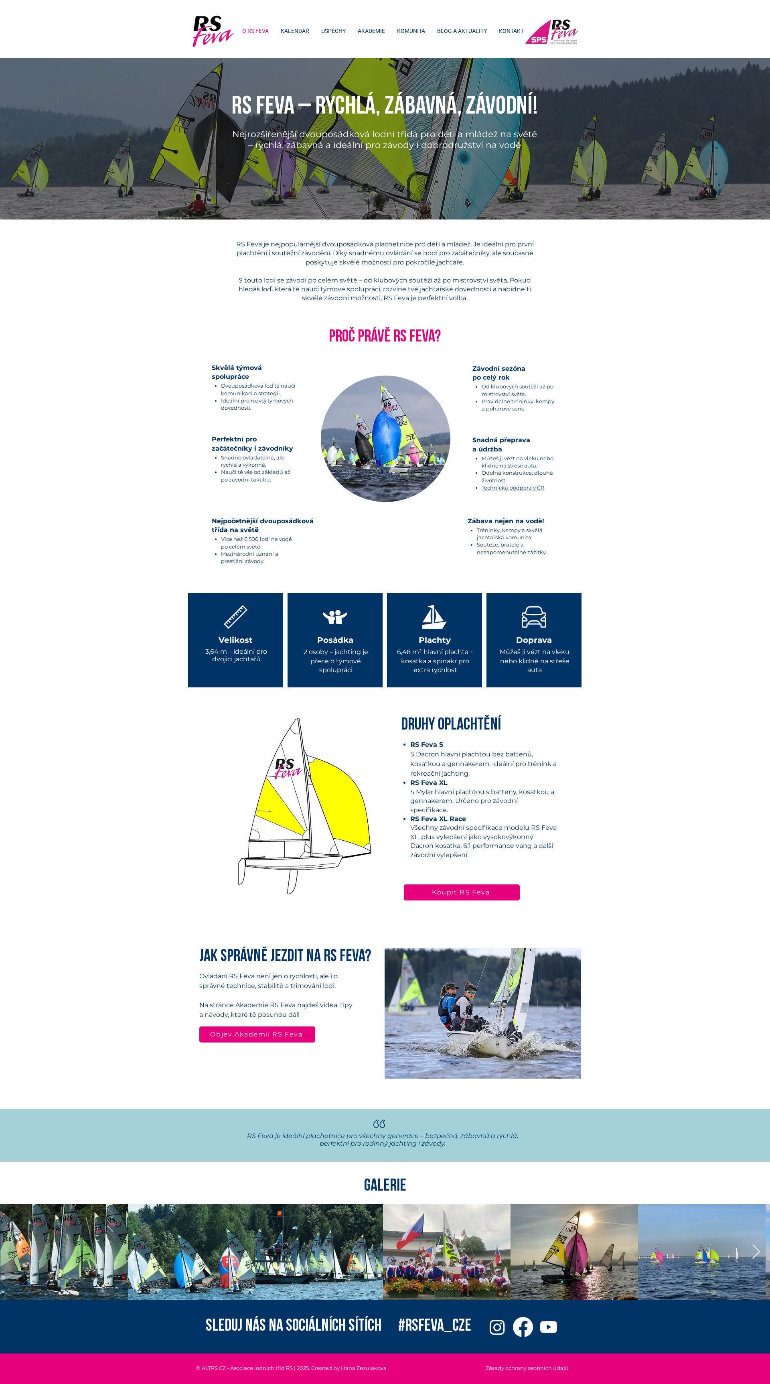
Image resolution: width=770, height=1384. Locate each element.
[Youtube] (549, 1327)
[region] (385, 438)
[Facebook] (523, 1327)
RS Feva (249, 244)
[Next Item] (756, 1252)
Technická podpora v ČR (513, 487)
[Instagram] (497, 1327)
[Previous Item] (13, 1252)
